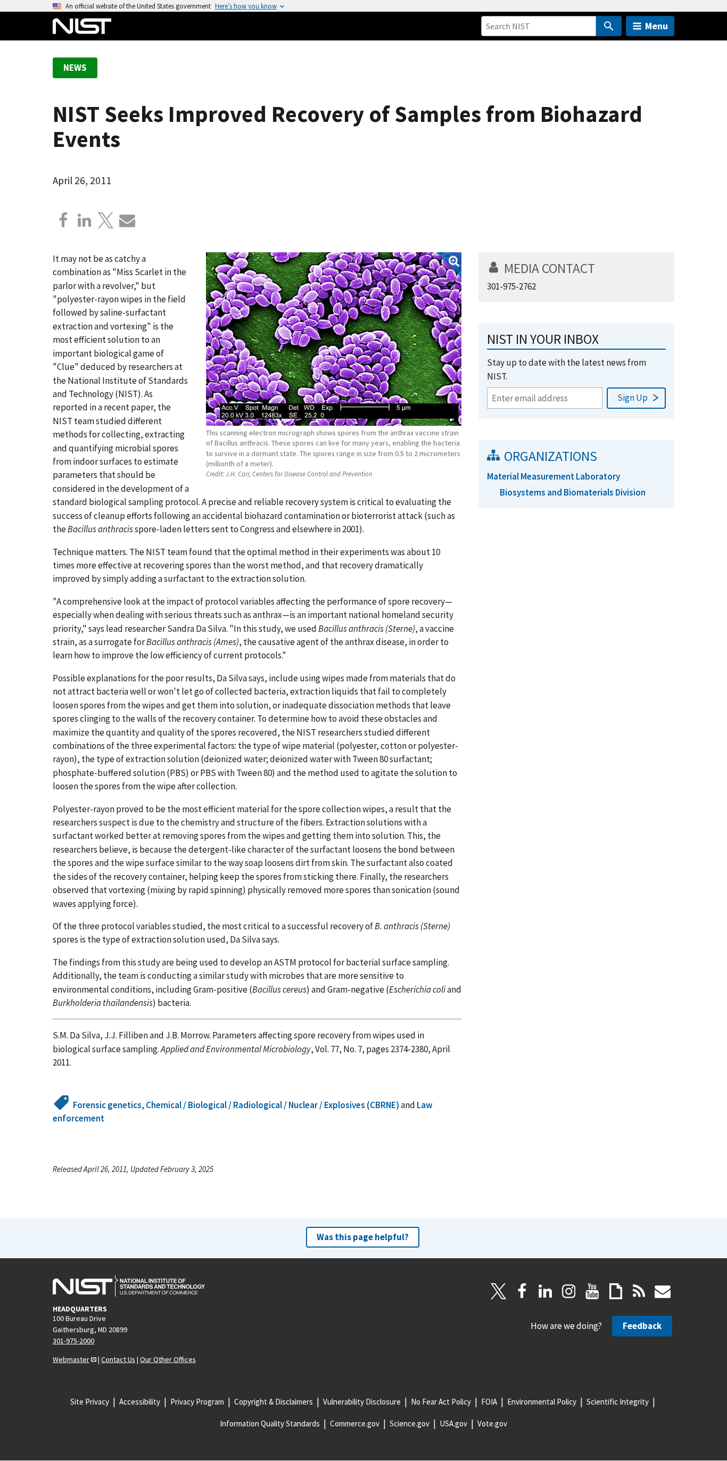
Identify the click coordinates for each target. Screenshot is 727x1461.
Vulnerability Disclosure (362, 1402)
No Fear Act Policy (441, 1402)
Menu (656, 26)
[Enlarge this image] (333, 339)
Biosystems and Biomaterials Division (573, 492)
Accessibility (139, 1402)
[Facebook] (63, 220)
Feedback (642, 1326)
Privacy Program (197, 1402)
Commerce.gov (354, 1423)
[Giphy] (615, 1291)
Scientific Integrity (617, 1402)
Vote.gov (492, 1423)
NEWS (75, 67)
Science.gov (409, 1423)
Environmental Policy (541, 1402)
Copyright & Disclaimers (273, 1402)
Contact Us (118, 1359)
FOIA (489, 1402)
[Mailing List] (662, 1291)
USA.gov (453, 1423)
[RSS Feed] (639, 1291)
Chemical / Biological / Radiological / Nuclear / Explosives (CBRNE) (272, 1105)
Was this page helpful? (363, 1237)
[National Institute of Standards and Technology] (129, 1286)
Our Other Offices (168, 1359)
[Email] (127, 220)
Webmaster (71, 1359)
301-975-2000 (73, 1341)
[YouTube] (592, 1291)
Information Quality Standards (270, 1423)
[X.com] (106, 220)
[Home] (82, 26)
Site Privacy (89, 1402)
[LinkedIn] (545, 1291)
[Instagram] (569, 1291)
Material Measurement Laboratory (553, 476)
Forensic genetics (107, 1105)
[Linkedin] (84, 220)
